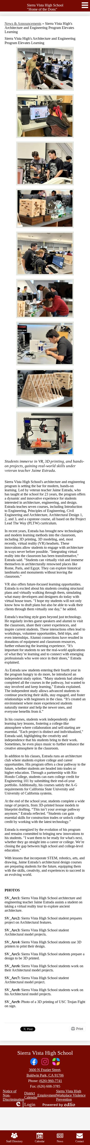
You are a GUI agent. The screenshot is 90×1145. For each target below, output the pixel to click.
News (60, 1141)
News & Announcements (23, 23)
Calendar (40, 1141)
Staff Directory (14, 1141)
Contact (79, 1141)
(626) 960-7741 (50, 1081)
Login (25, 1104)
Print (79, 1029)
